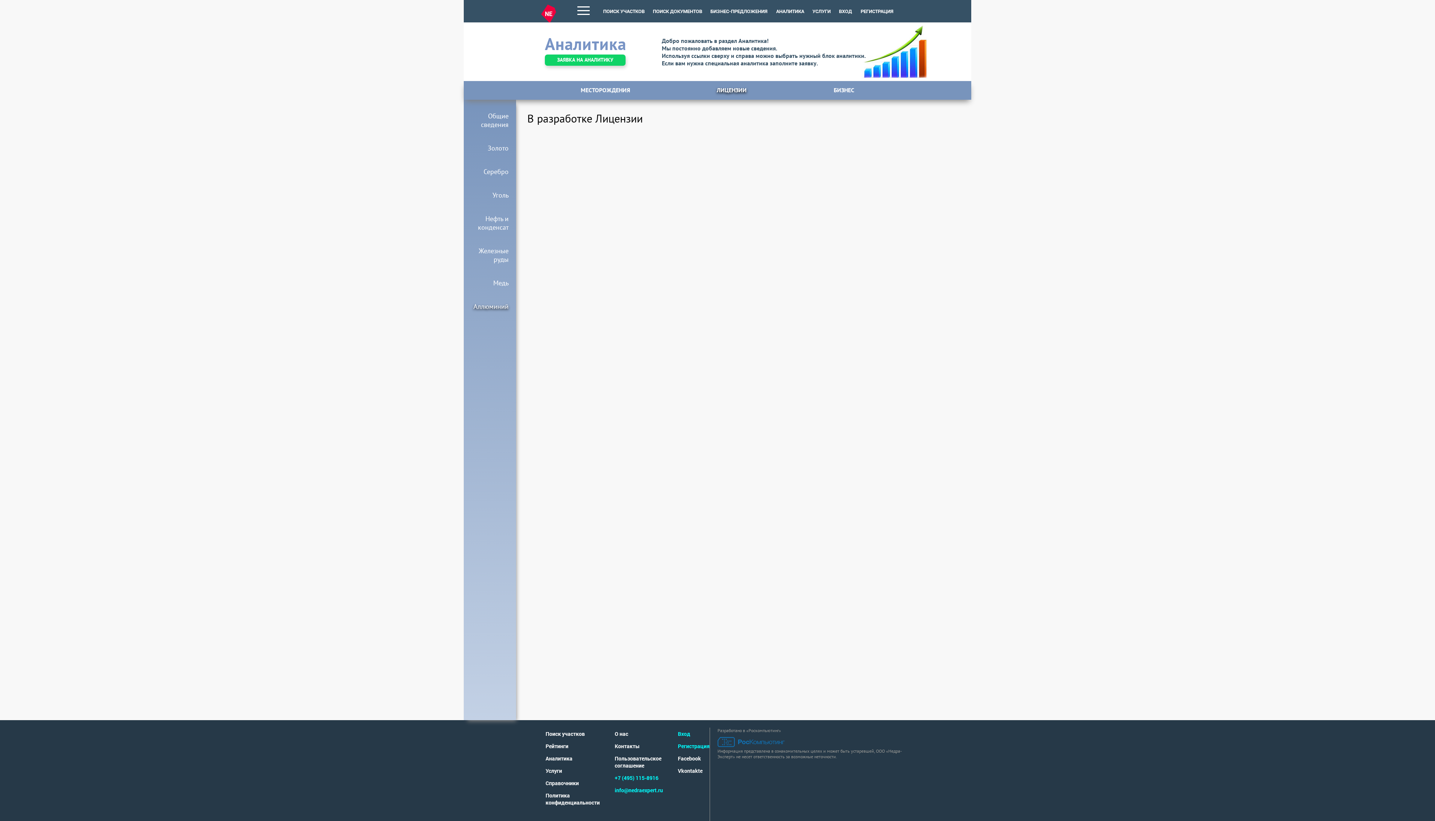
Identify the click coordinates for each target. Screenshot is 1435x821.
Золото (498, 148)
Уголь (501, 195)
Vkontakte (690, 770)
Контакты (627, 746)
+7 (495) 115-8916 (636, 777)
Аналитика (559, 758)
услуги (821, 11)
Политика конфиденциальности (573, 799)
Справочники (562, 783)
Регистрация (877, 11)
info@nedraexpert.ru (639, 790)
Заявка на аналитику (585, 59)
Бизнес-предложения (739, 11)
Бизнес (844, 90)
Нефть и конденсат (493, 223)
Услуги (554, 770)
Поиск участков (565, 733)
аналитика (790, 11)
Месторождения (605, 90)
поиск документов (677, 11)
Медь (501, 283)
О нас (621, 733)
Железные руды (494, 255)
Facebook (689, 758)
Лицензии (732, 90)
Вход (845, 11)
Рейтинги (557, 746)
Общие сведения (495, 120)
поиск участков (624, 11)
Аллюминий (491, 306)
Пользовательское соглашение (638, 762)
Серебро (496, 171)
